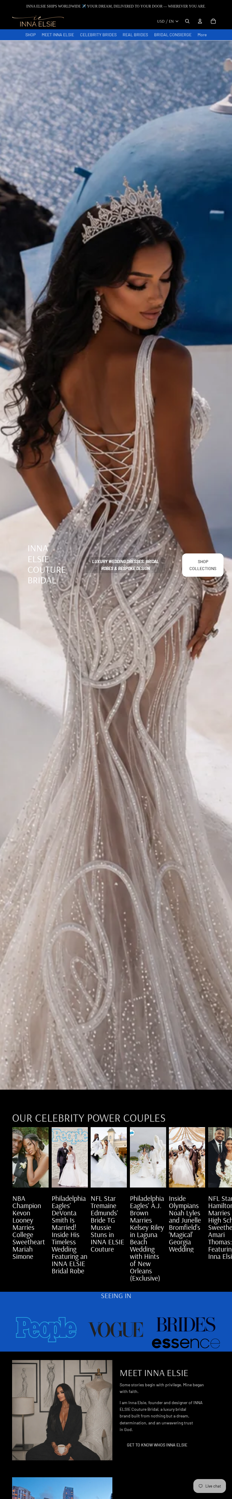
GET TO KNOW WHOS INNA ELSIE (157, 1444)
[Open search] (187, 21)
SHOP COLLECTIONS (202, 565)
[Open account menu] (200, 21)
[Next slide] (213, 1204)
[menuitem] (202, 34)
